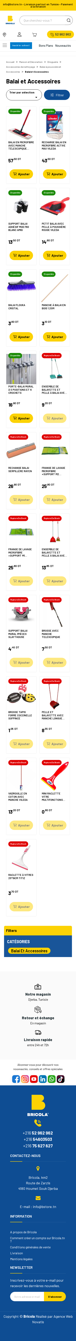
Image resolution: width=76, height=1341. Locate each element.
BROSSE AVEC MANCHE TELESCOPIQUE (51, 633)
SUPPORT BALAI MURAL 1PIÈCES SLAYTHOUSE (17, 633)
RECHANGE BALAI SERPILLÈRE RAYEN (20, 469)
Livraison (16, 1253)
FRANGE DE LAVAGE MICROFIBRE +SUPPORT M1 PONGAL (20, 552)
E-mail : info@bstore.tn (38, 1206)
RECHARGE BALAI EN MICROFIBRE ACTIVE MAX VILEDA (54, 145)
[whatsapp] (51, 1079)
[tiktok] (60, 1079)
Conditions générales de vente (30, 1247)
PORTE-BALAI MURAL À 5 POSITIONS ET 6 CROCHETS (20, 389)
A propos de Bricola (23, 1232)
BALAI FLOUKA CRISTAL (16, 307)
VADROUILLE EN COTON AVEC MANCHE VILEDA (18, 796)
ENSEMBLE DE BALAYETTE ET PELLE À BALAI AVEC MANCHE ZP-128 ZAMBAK (54, 552)
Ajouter (24, 174)
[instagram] (24, 1079)
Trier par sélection (24, 95)
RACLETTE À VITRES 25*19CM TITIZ (20, 876)
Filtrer (59, 95)
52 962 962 (63, 34)
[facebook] (15, 1079)
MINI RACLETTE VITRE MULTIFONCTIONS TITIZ (52, 796)
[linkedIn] (42, 1079)
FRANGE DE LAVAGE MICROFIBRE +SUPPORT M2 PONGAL (53, 471)
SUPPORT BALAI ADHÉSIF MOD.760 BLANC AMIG (18, 226)
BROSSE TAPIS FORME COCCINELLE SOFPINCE (20, 715)
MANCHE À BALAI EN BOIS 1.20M (54, 307)
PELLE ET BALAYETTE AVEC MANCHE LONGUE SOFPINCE (52, 715)
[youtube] (33, 1079)
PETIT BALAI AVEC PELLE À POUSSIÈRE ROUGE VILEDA (54, 226)
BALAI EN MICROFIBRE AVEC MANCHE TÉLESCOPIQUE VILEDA (21, 145)
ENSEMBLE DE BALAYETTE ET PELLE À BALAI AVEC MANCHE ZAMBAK (54, 389)
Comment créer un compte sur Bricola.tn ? (37, 1239)
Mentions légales (21, 1259)
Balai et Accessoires (29, 950)
